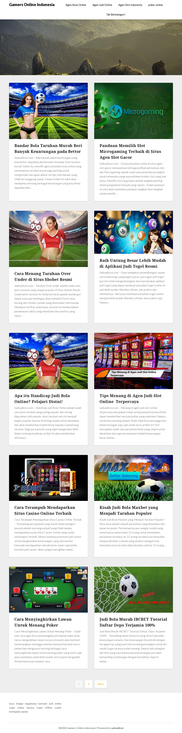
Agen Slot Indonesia (130, 4)
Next (101, 683)
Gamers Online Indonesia (32, 4)
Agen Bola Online (76, 4)
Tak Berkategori (115, 14)
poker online (155, 4)
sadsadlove (117, 727)
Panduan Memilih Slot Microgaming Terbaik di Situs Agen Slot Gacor (130, 151)
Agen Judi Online (102, 4)
